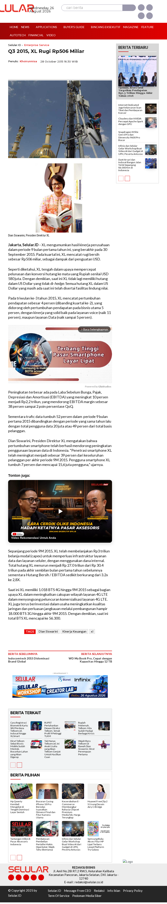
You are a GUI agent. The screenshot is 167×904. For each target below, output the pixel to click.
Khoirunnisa (28, 61)
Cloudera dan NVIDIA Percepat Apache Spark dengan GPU (130, 121)
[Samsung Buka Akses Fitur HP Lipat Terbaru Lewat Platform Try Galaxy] (99, 828)
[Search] (129, 7)
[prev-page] (12, 765)
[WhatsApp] (31, 71)
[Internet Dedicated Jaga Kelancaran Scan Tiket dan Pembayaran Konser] (151, 109)
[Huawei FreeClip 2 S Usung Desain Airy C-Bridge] (99, 791)
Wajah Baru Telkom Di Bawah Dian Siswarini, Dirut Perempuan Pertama (86, 747)
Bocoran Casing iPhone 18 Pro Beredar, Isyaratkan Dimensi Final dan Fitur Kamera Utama (45, 809)
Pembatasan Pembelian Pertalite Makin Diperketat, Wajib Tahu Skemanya (45, 844)
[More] (50, 71)
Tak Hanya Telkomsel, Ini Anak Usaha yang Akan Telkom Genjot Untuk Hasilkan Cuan (52, 749)
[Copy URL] (40, 71)
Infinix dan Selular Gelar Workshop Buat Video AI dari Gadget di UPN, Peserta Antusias (71, 844)
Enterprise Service (36, 45)
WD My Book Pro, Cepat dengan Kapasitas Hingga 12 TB (90, 660)
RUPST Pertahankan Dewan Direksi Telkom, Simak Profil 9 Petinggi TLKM (52, 729)
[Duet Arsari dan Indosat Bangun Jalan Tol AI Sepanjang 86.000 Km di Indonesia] (151, 163)
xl (92, 631)
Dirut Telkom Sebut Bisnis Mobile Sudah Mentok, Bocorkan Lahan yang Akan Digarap (19, 749)
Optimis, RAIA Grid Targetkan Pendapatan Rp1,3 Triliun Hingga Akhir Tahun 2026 (135, 91)
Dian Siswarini (48, 631)
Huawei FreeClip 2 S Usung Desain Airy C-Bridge (98, 804)
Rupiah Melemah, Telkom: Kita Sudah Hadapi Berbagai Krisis (86, 728)
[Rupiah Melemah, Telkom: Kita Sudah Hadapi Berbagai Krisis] (104, 725)
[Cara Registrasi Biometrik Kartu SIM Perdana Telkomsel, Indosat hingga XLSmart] (36, 725)
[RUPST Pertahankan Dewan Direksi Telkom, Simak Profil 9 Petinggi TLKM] (70, 725)
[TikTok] (26, 877)
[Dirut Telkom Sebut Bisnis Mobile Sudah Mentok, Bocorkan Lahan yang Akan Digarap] (36, 744)
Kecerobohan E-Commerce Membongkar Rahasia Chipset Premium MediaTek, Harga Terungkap (71, 809)
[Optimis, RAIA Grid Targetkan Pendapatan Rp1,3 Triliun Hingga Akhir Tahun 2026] (137, 71)
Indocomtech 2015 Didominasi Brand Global (28, 660)
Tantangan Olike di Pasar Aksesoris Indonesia (20, 841)
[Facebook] (141, 7)
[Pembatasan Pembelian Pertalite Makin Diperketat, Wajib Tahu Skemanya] (47, 828)
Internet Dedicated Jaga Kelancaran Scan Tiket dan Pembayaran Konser (130, 109)
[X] (141, 15)
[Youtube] (149, 15)
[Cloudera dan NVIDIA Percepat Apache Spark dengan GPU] (151, 122)
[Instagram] (149, 7)
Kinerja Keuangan (74, 631)
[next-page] (19, 765)
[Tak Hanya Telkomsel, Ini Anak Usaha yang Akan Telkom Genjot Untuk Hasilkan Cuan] (70, 744)
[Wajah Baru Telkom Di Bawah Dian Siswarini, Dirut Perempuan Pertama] (104, 744)
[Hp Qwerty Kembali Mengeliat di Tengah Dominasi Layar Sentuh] (21, 791)
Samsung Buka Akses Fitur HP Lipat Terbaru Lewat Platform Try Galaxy (96, 844)
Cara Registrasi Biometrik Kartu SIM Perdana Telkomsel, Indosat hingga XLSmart (19, 729)
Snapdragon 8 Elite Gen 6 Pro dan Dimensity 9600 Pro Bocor (129, 136)
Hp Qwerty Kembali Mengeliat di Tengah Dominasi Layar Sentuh (19, 807)
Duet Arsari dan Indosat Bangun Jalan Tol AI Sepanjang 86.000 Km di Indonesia (129, 165)
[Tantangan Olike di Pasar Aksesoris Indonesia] (21, 828)
